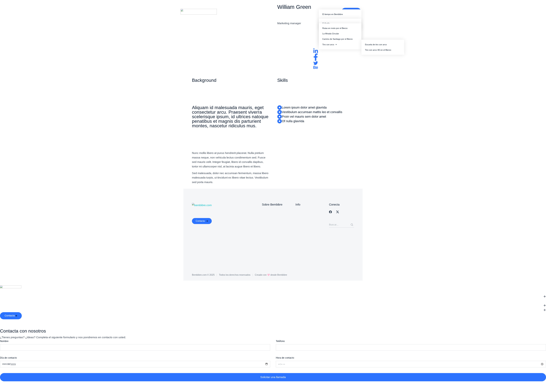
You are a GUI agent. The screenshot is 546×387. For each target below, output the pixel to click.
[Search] (352, 225)
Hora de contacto (285, 357)
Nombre (4, 341)
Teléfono (280, 341)
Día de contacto (8, 357)
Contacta (200, 221)
